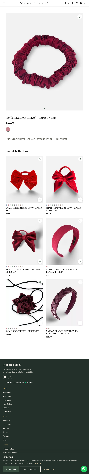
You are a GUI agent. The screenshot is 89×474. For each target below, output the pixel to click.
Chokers (6, 408)
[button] (44, 61)
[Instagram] (10, 377)
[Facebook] (5, 377)
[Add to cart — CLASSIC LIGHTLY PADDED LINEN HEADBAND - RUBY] (80, 261)
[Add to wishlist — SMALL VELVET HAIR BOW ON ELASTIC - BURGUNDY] (40, 221)
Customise (49, 469)
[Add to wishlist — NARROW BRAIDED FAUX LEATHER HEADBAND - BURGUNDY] (80, 282)
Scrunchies (7, 396)
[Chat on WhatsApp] (84, 469)
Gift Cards (7, 412)
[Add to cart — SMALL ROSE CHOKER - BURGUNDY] (40, 323)
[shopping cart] (85, 3)
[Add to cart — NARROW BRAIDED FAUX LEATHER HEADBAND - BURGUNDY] (80, 323)
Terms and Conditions (11, 453)
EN (68, 3)
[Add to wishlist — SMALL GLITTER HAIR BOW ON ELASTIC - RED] (40, 159)
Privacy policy (37, 463)
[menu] (4, 3)
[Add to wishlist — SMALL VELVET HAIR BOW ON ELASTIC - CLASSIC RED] (80, 159)
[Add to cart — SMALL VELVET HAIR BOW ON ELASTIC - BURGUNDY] (40, 261)
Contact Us (7, 424)
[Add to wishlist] (79, 16)
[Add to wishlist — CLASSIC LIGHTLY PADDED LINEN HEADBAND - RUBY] (80, 221)
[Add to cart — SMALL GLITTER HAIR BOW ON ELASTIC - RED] (40, 199)
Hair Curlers (7, 404)
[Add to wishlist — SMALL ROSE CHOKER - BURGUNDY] (40, 282)
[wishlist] (77, 3)
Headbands (7, 392)
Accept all (11, 469)
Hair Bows (7, 400)
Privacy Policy (8, 449)
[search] (72, 3)
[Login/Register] (81, 3)
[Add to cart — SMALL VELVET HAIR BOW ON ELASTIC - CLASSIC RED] (80, 199)
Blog (4, 440)
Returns (6, 432)
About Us (6, 421)
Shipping (6, 428)
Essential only (30, 469)
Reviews (6, 436)
